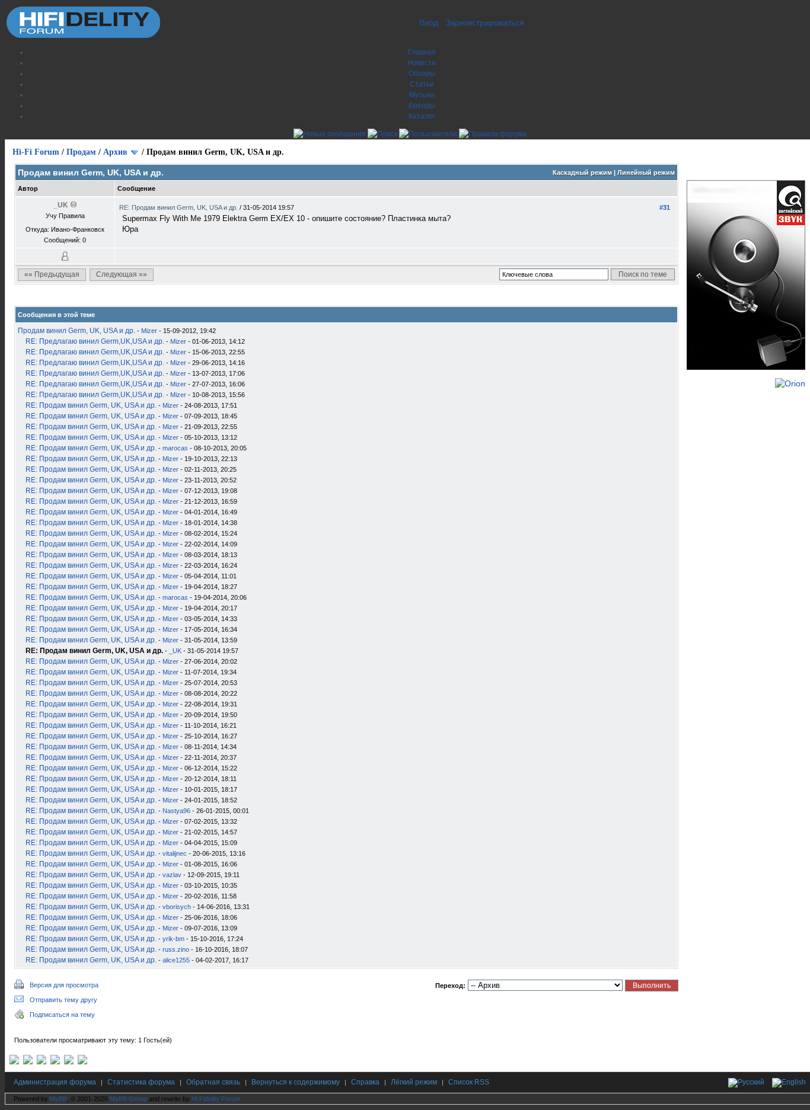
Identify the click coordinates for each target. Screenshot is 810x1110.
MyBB (58, 1098)
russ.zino (175, 949)
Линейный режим (646, 172)
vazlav (171, 874)
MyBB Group (128, 1098)
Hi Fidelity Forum (216, 1098)
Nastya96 (176, 810)
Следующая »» (121, 274)
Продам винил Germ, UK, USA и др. (76, 331)
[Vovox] (82, 1062)
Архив (115, 152)
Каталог (422, 116)
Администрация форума (55, 1082)
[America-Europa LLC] (28, 1062)
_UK (175, 650)
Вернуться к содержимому (295, 1082)
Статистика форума (141, 1082)
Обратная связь (213, 1082)
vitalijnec (174, 853)
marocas (175, 448)
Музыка (422, 95)
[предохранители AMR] (14, 1062)
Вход (428, 22)
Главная (422, 52)
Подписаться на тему (62, 1014)
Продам (81, 152)
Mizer (149, 330)
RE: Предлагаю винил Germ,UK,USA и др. (94, 341)
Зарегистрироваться (484, 22)
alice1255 (176, 960)
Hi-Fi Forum (35, 152)
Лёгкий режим (414, 1082)
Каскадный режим (582, 172)
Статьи (422, 84)
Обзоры (422, 73)
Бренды (422, 105)
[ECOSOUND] (55, 1062)
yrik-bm (173, 938)
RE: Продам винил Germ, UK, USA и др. (179, 207)
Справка (365, 1082)
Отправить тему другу (63, 999)
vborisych (176, 906)
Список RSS (468, 1082)
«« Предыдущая (51, 274)
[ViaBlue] (41, 1062)
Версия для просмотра (64, 985)
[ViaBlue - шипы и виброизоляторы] (69, 1062)
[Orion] (790, 383)
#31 (664, 207)
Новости (421, 63)
